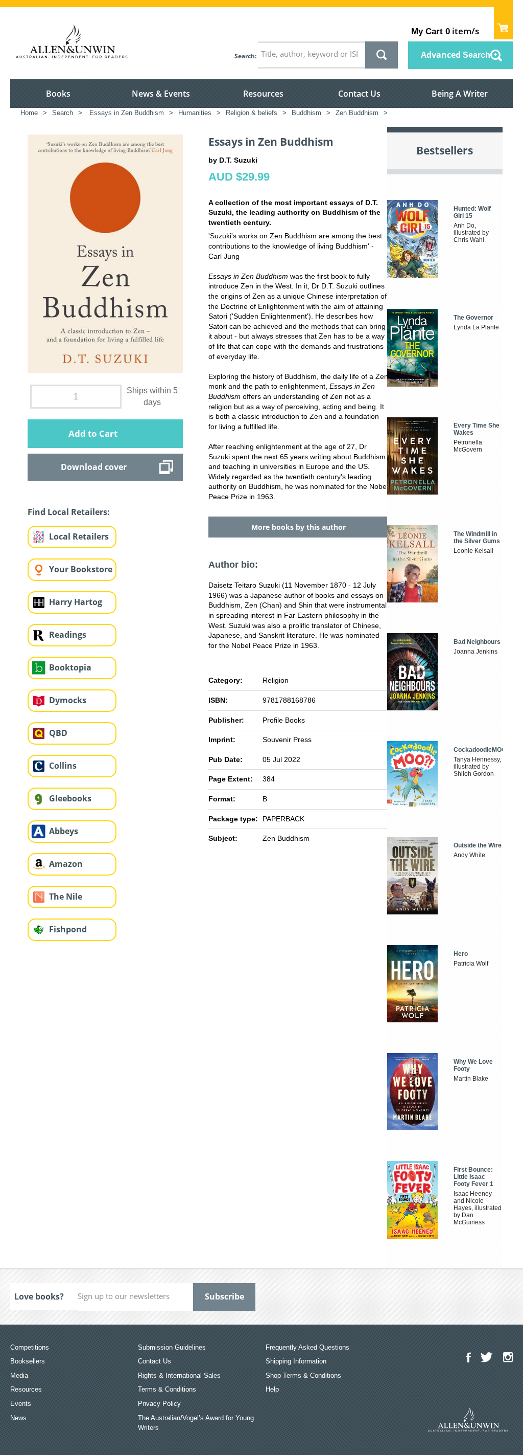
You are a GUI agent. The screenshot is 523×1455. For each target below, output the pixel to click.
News (18, 1418)
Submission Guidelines (172, 1347)
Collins (63, 765)
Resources (263, 93)
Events (20, 1403)
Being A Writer (460, 93)
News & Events (161, 93)
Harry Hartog (75, 602)
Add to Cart (92, 433)
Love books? (39, 1296)
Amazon (66, 863)
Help (272, 1389)
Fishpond (68, 929)
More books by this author (298, 527)
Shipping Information (296, 1361)
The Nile (65, 896)
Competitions (29, 1347)
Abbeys (63, 831)
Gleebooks (70, 798)
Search (244, 56)
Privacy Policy (159, 1403)
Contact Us (359, 93)
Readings (67, 634)
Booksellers (27, 1361)
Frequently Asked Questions (307, 1347)
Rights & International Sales (179, 1375)
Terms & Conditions (167, 1389)
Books (58, 93)
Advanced (455, 54)
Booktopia (70, 667)
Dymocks (67, 700)
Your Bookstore (80, 569)
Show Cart (503, 23)
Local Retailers (79, 536)
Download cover (94, 467)
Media (19, 1375)
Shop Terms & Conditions (303, 1375)
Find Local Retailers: (69, 512)
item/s (445, 31)
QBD (58, 732)
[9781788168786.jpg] (105, 253)
